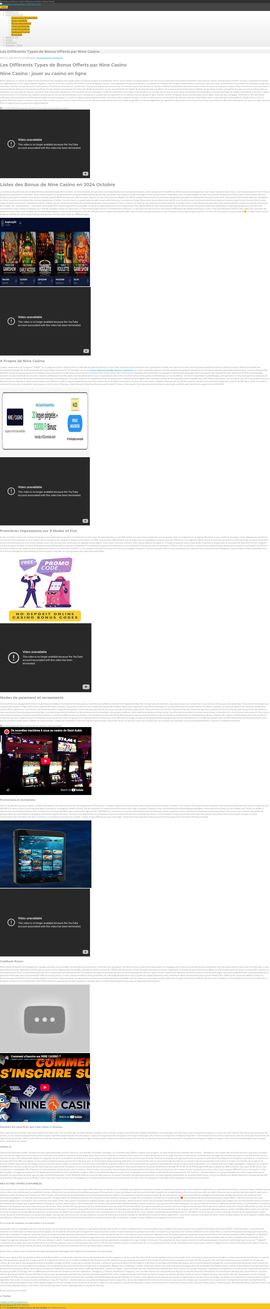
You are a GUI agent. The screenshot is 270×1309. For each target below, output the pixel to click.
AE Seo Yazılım (7, 1304)
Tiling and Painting (20, 26)
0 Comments (57, 57)
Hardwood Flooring (20, 31)
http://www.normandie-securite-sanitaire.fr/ (112, 370)
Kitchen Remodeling (21, 23)
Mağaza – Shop (14, 45)
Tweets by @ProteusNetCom (14, 1302)
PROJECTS (12, 12)
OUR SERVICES (14, 15)
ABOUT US (12, 37)
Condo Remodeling (20, 29)
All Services (16, 34)
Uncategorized (43, 57)
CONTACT (11, 42)
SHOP (9, 40)
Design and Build (19, 20)
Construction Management (24, 17)
